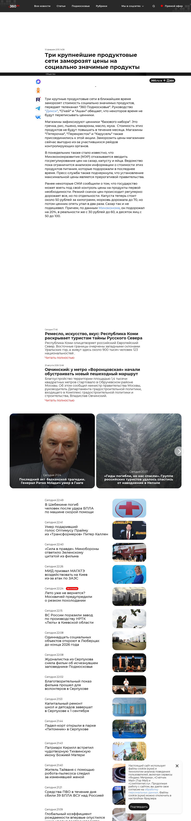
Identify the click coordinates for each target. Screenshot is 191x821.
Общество (50, 74)
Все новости (42, 6)
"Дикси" (51, 111)
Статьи (61, 6)
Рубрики (101, 6)
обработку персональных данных (143, 791)
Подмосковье (81, 6)
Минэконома (109, 208)
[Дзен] (162, 80)
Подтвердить (139, 806)
